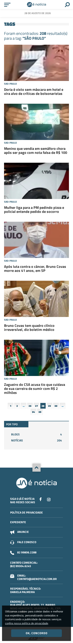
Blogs (36, 434)
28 (43, 406)
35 (40, 412)
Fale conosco (26, 542)
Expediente (18, 522)
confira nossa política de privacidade (26, 623)
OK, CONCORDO (36, 633)
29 (49, 406)
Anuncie (23, 532)
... (24, 406)
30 (56, 406)
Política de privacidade (26, 512)
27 (36, 406)
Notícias (36, 440)
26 (30, 406)
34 (33, 412)
